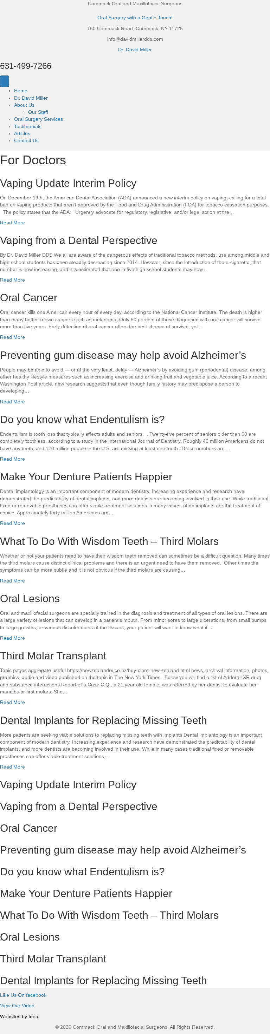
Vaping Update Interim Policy (68, 183)
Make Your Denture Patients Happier (86, 476)
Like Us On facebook (23, 995)
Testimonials (27, 126)
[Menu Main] (4, 81)
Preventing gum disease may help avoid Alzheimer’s (123, 355)
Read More (12, 222)
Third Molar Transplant (53, 655)
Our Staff (38, 112)
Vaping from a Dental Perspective (79, 240)
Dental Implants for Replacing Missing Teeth (103, 720)
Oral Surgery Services (38, 119)
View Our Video (17, 1005)
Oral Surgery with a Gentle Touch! (135, 17)
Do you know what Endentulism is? (82, 419)
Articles (22, 133)
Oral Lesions (30, 598)
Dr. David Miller (135, 49)
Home (20, 90)
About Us (24, 105)
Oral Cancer (28, 297)
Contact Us (26, 140)
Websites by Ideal (19, 1016)
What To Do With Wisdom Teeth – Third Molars (109, 541)
